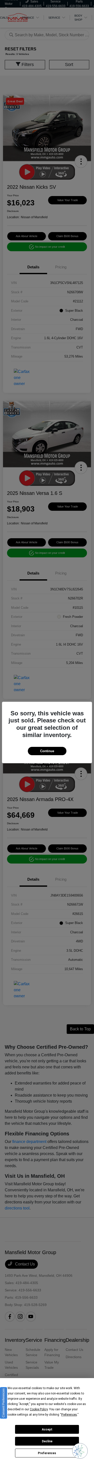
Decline (47, 1441)
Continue (47, 751)
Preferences (47, 1453)
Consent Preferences (3, 1402)
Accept (47, 1429)
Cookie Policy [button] (39, 1409)
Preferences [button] (69, 1414)
